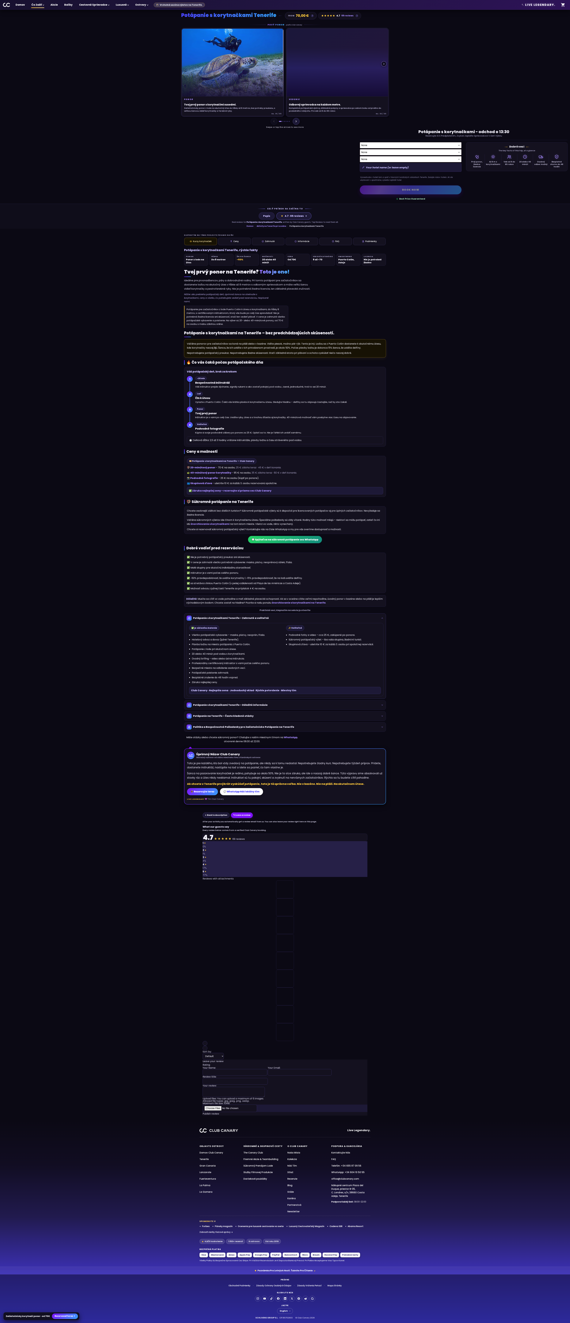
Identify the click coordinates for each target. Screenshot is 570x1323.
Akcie (54, 5)
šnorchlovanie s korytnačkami (210, 524)
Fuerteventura (208, 1178)
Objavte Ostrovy (212, 1146)
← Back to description (216, 815)
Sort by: (207, 1051)
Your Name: (209, 1068)
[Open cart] (563, 5)
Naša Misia (293, 1152)
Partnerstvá (294, 1205)
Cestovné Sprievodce (93, 5)
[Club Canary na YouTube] (264, 1298)
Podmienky (371, 241)
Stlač (290, 1172)
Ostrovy (140, 5)
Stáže (290, 1191)
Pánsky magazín (224, 1226)
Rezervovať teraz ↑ (65, 1316)
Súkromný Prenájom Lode (258, 1165)
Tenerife (204, 1159)
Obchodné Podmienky (239, 1285)
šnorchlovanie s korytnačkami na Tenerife (299, 602)
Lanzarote (205, 1172)
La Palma (205, 1185)
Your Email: (274, 1068)
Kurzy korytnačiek (202, 241)
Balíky (68, 5)
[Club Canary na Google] (312, 1298)
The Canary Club (253, 1152)
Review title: (209, 1077)
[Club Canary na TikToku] (271, 1298)
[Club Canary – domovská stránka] (6, 4)
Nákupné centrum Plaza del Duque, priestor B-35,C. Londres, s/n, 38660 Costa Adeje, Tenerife (348, 1191)
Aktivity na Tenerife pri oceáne (271, 226)
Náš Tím (292, 1165)
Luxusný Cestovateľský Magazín (306, 1226)
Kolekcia (292, 1159)
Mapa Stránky (334, 1285)
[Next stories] (384, 64)
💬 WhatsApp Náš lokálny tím (241, 791)
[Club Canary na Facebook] (278, 1298)
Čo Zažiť (36, 5)
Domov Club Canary (211, 1152)
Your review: (210, 1086)
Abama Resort (355, 1226)
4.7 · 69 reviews (292, 216)
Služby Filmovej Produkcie (258, 1172)
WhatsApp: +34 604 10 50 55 (348, 1172)
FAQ (337, 241)
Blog (289, 1185)
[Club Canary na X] (292, 1298)
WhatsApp (290, 737)
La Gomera (206, 1191)
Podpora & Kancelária (346, 1146)
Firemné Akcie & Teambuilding (260, 1159)
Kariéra (291, 1198)
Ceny (236, 241)
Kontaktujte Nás (340, 1152)
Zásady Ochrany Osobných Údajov (273, 1285)
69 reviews (347, 15)
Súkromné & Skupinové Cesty (262, 1146)
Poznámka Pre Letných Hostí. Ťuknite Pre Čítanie (285, 1270)
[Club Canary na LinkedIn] (285, 1298)
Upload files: (233, 1101)
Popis (266, 216)
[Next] (296, 121)
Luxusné (121, 5)
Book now (410, 190)
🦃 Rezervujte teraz (202, 791)
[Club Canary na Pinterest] (298, 1298)
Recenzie (292, 1178)
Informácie (303, 241)
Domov (20, 5)
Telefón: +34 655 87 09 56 (346, 1165)
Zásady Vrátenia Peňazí (309, 1285)
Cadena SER (336, 1226)
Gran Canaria (208, 1165)
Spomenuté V (208, 1221)
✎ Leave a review (241, 815)
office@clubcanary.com (345, 1178)
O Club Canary (297, 1146)
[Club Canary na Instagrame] (258, 1298)
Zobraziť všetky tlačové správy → (216, 1232)
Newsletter (293, 1211)
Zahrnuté (270, 241)
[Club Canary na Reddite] (305, 1298)
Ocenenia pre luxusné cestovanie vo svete (261, 1226)
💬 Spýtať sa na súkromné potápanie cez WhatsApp (285, 539)
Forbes (206, 1226)
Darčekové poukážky (255, 1178)
